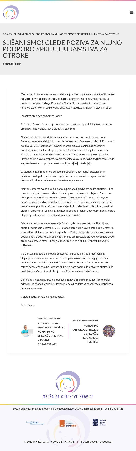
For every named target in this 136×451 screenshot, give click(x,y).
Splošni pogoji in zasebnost (96, 441)
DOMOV (7, 34)
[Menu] (131, 12)
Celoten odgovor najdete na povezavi (42, 296)
